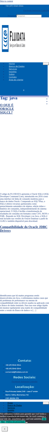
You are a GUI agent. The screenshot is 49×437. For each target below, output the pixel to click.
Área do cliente (16, 79)
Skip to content (6, 1)
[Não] (26, 422)
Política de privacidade (15, 422)
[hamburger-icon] (46, 63)
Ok (44, 419)
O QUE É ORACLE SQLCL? (7, 108)
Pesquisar (12, 16)
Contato (13, 77)
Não (2, 422)
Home (12, 63)
